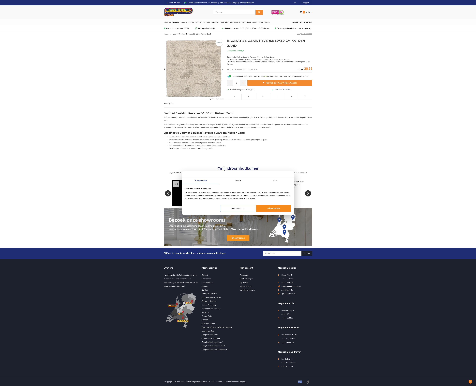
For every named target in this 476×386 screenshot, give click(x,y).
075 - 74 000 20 (288, 342)
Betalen (205, 290)
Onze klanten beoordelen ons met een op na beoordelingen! (271, 76)
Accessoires (258, 22)
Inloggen (306, 3)
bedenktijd (206, 28)
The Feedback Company (237, 382)
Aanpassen (236, 208)
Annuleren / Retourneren (211, 297)
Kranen (199, 22)
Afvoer (207, 22)
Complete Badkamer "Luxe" (212, 342)
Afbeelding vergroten (217, 99)
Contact (205, 275)
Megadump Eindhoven (289, 351)
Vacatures (205, 312)
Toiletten (215, 22)
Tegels (191, 22)
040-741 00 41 (287, 367)
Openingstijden (207, 282)
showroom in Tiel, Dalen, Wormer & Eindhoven (246, 28)
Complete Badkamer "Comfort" (213, 346)
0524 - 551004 (174, 3)
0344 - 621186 (287, 318)
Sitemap (188, 382)
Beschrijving (168, 104)
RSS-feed (180, 382)
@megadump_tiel (288, 294)
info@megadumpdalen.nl (291, 286)
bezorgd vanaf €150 (177, 28)
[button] (168, 193)
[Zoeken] (259, 12)
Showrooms (206, 279)
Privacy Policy (207, 316)
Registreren (244, 275)
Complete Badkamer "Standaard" (214, 350)
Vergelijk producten (247, 290)
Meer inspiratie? (208, 331)
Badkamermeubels (171, 22)
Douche (184, 22)
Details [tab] (238, 180)
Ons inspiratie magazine (211, 338)
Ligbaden (224, 22)
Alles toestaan (273, 208)
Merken (295, 22)
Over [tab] (275, 180)
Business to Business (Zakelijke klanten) (217, 327)
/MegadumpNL (287, 290)
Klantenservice (305, 22)
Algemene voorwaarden (211, 309)
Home (166, 34)
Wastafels (246, 22)
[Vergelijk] (295, 3)
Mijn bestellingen (246, 279)
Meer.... (267, 22)
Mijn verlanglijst (246, 286)
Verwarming (235, 22)
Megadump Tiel (286, 303)
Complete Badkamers (210, 335)
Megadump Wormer (288, 327)
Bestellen (205, 286)
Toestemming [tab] (201, 180)
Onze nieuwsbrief (208, 323)
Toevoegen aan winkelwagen (281, 83)
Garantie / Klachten (209, 301)
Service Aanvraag (209, 305)
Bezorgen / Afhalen (209, 294)
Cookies (205, 320)
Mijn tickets (244, 282)
